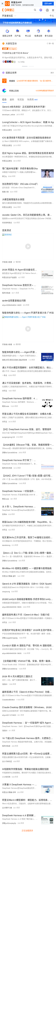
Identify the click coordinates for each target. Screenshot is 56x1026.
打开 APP (48, 3)
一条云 (4, 375)
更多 (52, 72)
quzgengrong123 (8, 437)
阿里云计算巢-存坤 (9, 792)
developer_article (8, 114)
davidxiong (6, 545)
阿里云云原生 (7, 130)
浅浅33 (4, 684)
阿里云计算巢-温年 (9, 576)
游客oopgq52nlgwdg (10, 638)
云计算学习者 (7, 808)
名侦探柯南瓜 (7, 222)
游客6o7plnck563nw (9, 452)
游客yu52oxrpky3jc (9, 823)
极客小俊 (5, 192)
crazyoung (6, 591)
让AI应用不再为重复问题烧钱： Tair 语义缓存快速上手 (36, 81)
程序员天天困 (7, 468)
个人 (52, 15)
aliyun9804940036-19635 (11, 607)
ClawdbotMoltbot (8, 699)
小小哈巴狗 (6, 777)
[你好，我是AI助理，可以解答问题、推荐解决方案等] (41, 10)
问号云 (4, 391)
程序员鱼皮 (6, 293)
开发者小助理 (7, 262)
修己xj (4, 176)
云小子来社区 (7, 761)
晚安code (5, 406)
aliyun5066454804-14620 (11, 305)
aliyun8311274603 (9, 715)
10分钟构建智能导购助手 (45, 90)
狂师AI (4, 514)
